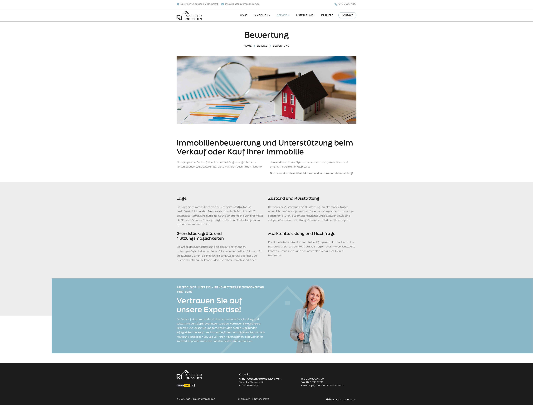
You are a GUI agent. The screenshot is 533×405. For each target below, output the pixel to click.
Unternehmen (305, 15)
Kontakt (347, 15)
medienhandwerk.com (343, 399)
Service (282, 15)
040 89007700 (347, 3)
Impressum (244, 398)
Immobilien (261, 15)
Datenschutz (261, 398)
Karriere (327, 15)
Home (243, 15)
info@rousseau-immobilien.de (242, 3)
